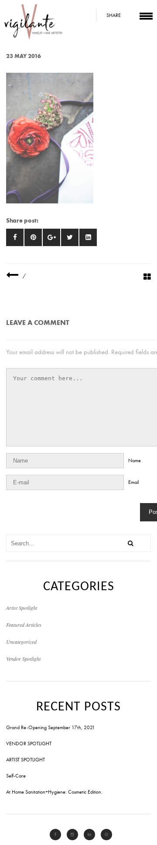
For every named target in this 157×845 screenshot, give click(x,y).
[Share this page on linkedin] (88, 237)
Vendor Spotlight (23, 658)
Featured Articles (23, 624)
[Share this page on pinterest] (33, 237)
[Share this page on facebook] (15, 237)
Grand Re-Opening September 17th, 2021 (50, 727)
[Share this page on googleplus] (51, 237)
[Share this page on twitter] (69, 237)
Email (133, 482)
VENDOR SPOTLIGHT (28, 743)
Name (134, 460)
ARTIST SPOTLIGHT (25, 760)
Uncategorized (21, 641)
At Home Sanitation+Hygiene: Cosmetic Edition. (54, 792)
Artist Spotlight (21, 607)
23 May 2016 (23, 56)
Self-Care (16, 776)
